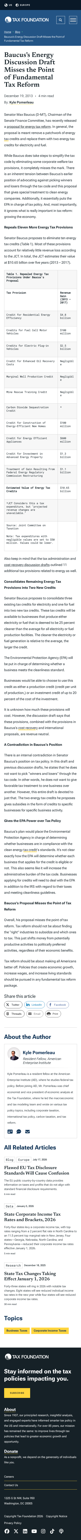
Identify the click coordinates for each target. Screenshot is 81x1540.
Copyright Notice (56, 1516)
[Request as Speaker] (19, 1131)
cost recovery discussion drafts (27, 565)
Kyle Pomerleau (21, 102)
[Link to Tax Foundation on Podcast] (61, 1531)
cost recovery (28, 728)
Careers (9, 1476)
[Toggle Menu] (73, 20)
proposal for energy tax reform (29, 127)
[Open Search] (60, 20)
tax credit (30, 850)
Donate (11, 1451)
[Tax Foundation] (26, 20)
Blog (17, 31)
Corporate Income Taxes (50, 1330)
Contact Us (11, 1485)
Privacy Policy (12, 1523)
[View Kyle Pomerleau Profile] (10, 1131)
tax (6, 139)
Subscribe (17, 1393)
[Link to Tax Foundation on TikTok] (52, 1531)
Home (7, 31)
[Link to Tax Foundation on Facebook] (7, 1531)
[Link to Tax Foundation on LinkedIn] (25, 1531)
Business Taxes (16, 1330)
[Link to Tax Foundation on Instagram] (43, 1531)
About (10, 1409)
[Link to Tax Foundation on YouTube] (34, 1531)
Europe (25, 5)
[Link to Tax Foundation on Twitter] (16, 1531)
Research (13, 1265)
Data (9, 1206)
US (10, 5)
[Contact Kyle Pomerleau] (27, 1131)
